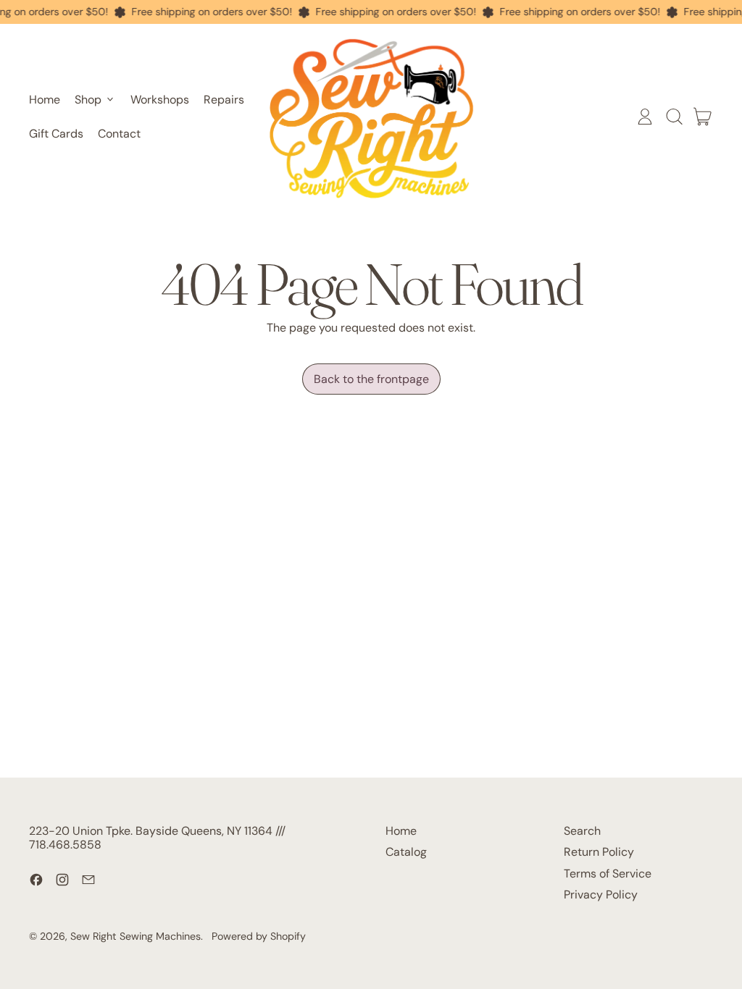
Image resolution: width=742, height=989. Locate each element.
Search (582, 830)
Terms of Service (607, 873)
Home (44, 99)
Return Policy (599, 851)
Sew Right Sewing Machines (135, 936)
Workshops (159, 99)
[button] (674, 116)
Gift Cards (56, 133)
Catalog (406, 851)
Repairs (224, 99)
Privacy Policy (601, 894)
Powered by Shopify (259, 936)
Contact (119, 133)
